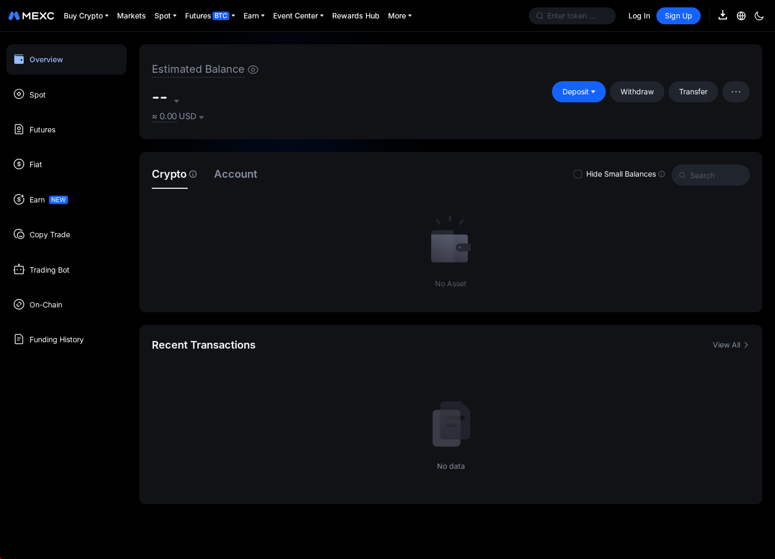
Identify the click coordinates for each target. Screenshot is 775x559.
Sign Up (678, 15)
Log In (639, 15)
